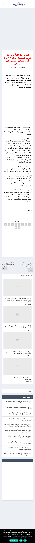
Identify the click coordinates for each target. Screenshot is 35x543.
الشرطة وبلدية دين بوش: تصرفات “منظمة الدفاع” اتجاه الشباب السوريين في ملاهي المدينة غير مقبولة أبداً (18, 425)
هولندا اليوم (13, 67)
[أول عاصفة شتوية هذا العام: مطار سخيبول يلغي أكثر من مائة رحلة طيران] (17, 314)
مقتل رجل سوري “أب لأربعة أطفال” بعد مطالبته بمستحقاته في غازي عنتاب (20, 436)
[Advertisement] (17, 29)
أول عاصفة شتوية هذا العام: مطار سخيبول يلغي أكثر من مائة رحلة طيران (18, 326)
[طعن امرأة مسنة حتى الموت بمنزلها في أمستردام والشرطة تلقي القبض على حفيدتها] (17, 340)
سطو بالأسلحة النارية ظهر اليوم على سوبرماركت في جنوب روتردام (18, 378)
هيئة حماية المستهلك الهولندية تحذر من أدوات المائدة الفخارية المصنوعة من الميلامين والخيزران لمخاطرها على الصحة (18, 300)
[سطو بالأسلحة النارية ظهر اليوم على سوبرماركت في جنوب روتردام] (17, 366)
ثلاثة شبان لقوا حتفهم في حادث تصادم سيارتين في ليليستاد (19, 407)
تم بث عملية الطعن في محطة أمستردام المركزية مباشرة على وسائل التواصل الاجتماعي (19, 413)
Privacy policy (14, 540)
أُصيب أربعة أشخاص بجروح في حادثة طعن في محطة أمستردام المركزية (18, 419)
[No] (33, 536)
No (21, 540)
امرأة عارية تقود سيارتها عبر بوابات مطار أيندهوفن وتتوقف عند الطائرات (19, 442)
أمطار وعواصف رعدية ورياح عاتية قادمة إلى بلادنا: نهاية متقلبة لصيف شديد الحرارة (18, 454)
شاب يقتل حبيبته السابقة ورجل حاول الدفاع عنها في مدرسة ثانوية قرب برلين (19, 448)
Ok (25, 540)
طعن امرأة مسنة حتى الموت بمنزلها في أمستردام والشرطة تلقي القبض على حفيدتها (19, 352)
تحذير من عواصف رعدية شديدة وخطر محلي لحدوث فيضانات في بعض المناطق (19, 402)
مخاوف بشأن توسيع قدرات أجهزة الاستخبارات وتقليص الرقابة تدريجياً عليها (18, 431)
